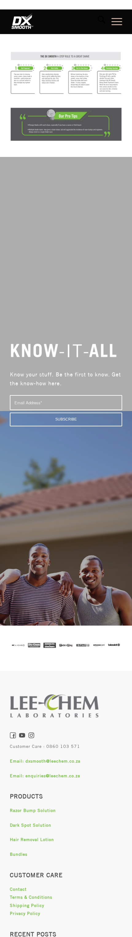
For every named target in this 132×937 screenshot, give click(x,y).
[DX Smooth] (54, 22)
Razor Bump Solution (33, 810)
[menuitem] (98, 22)
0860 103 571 (63, 746)
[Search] (98, 22)
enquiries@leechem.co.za (52, 775)
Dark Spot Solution (30, 825)
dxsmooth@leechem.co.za (52, 761)
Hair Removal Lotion (32, 839)
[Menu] (113, 22)
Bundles (18, 854)
